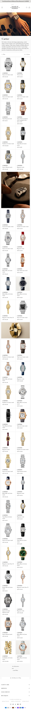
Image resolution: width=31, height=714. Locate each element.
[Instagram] (10, 704)
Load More (15, 670)
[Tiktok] (15, 704)
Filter (4, 54)
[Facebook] (13, 704)
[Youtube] (18, 704)
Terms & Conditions (15, 701)
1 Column (28, 54)
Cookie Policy (25, 701)
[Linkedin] (20, 704)
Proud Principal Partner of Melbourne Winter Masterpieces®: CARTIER (15, 1)
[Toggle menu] (2, 7)
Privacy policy (5, 701)
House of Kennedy (15, 699)
